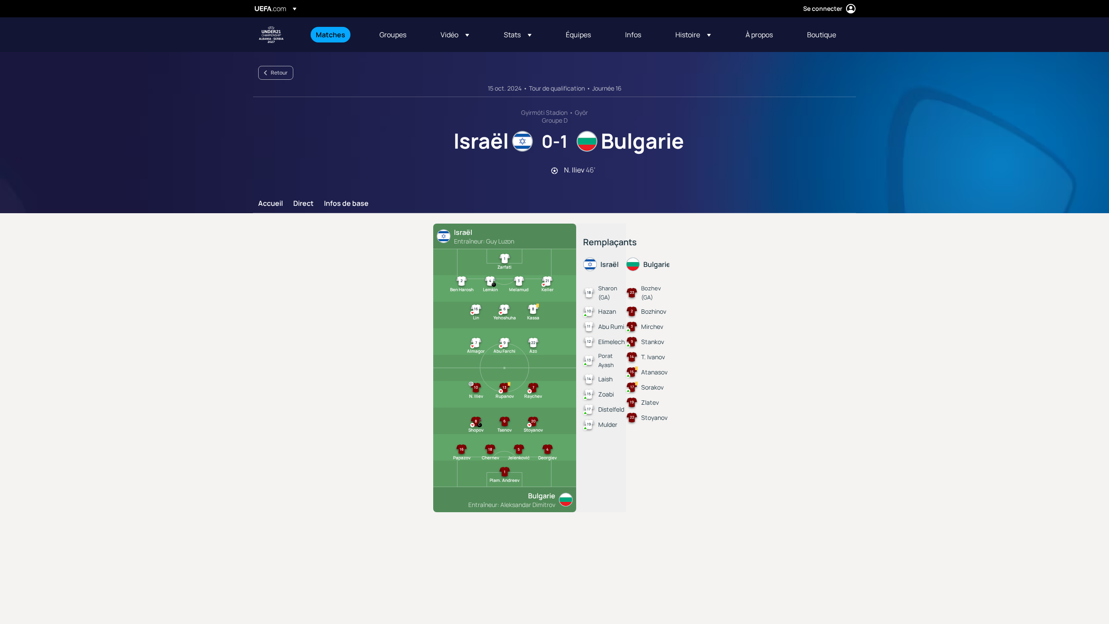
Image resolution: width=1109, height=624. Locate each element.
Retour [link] (279, 72)
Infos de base (346, 204)
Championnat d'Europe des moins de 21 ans (271, 34)
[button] (455, 34)
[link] (330, 34)
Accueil (270, 204)
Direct (303, 204)
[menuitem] (336, 34)
